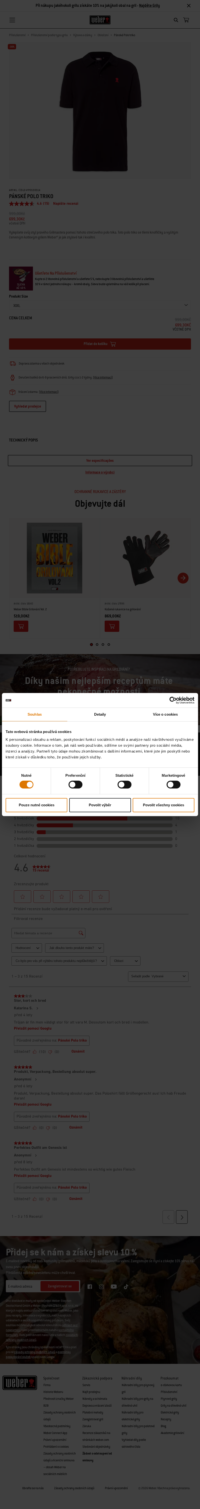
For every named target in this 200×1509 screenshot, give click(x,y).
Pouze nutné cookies (36, 805)
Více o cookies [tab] (165, 714)
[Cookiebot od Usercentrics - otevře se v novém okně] (173, 700)
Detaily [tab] (100, 714)
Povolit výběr (100, 805)
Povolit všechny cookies (163, 805)
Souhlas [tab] (35, 714)
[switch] (75, 784)
